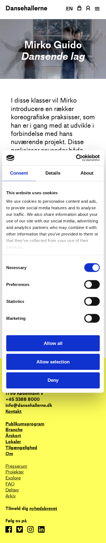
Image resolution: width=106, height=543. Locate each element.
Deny (53, 380)
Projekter (14, 472)
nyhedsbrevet (43, 509)
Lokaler (13, 441)
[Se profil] (88, 8)
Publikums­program (24, 423)
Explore (13, 478)
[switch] (92, 284)
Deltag (12, 490)
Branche (14, 429)
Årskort (13, 435)
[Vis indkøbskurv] (79, 8)
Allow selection (53, 361)
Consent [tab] (19, 173)
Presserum (16, 466)
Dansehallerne (26, 8)
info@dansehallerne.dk (28, 405)
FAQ (10, 484)
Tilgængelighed (21, 447)
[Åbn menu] (96, 8)
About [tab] (86, 173)
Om (9, 453)
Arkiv (10, 496)
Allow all (53, 343)
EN (69, 8)
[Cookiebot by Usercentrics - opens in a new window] (76, 158)
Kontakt (13, 411)
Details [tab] (52, 173)
